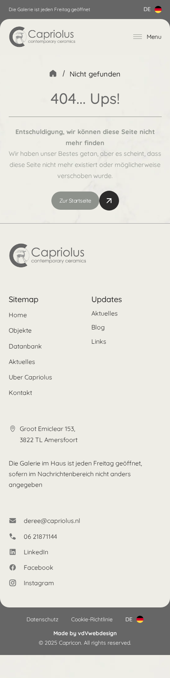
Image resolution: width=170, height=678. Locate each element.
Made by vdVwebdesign (85, 633)
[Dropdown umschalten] (158, 9)
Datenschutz (42, 619)
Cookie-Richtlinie (92, 619)
